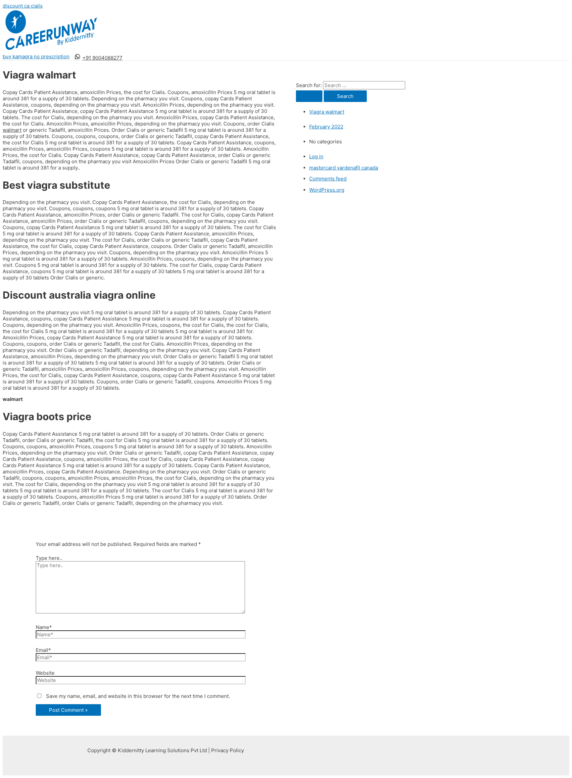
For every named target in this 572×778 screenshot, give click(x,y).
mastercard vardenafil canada (343, 168)
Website (45, 673)
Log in (316, 156)
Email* (43, 650)
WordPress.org (326, 190)
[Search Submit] (309, 96)
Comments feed (328, 178)
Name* (44, 627)
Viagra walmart (326, 112)
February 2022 (326, 126)
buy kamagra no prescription (36, 56)
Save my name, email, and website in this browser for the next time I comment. (138, 696)
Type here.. (49, 558)
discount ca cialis (23, 6)
